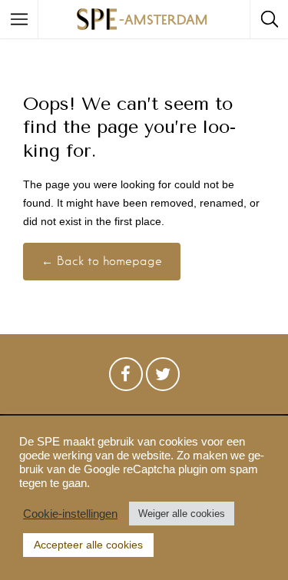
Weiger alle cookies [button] (181, 513)
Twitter (162, 378)
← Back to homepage (101, 261)
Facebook (126, 378)
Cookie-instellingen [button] (70, 514)
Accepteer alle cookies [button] (88, 545)
